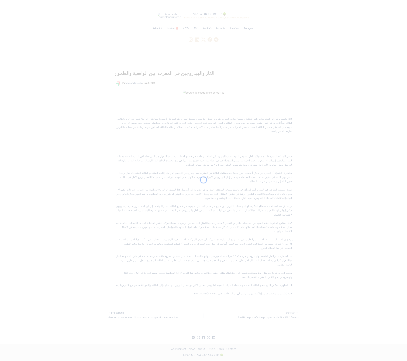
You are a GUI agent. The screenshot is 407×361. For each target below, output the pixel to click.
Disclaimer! (389, 5)
